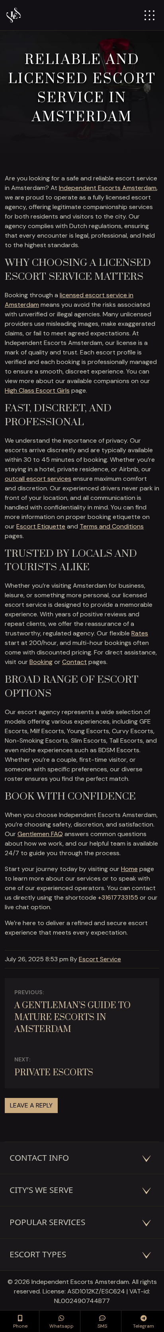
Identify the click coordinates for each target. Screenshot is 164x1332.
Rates (139, 633)
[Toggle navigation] (149, 15)
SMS (102, 1326)
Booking (41, 662)
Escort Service (100, 959)
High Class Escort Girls (37, 390)
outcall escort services (38, 478)
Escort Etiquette (40, 526)
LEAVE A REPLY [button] (31, 1105)
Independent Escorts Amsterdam (107, 188)
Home (129, 869)
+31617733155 (118, 897)
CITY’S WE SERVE (41, 1189)
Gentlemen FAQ (40, 834)
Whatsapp (61, 1326)
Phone (20, 1326)
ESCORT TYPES (38, 1254)
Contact (74, 662)
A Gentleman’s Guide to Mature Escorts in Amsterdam (72, 1017)
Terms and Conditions (112, 526)
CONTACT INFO (39, 1157)
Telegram (143, 1326)
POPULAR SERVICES (47, 1221)
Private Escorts (53, 1072)
